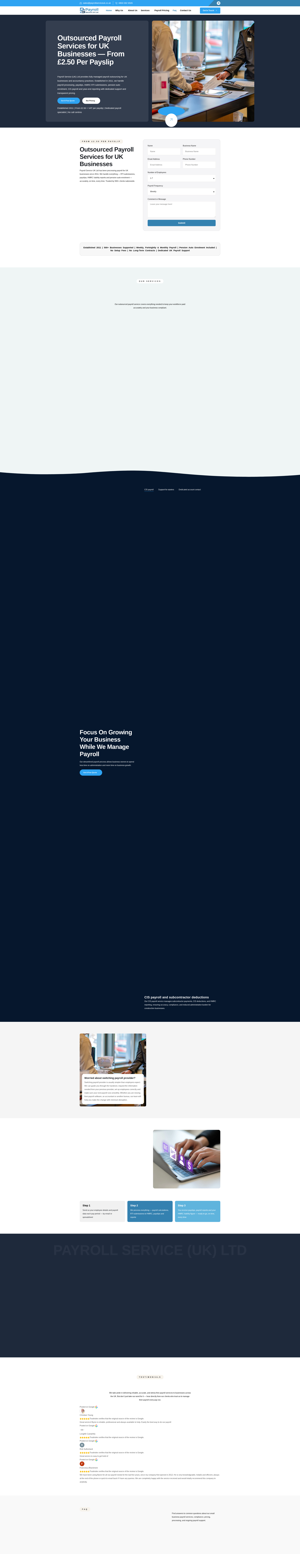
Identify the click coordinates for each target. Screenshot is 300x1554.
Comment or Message (157, 199)
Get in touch (208, 10)
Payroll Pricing (161, 10)
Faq (174, 10)
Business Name (189, 146)
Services (145, 10)
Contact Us (185, 10)
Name (150, 146)
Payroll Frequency (155, 186)
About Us (132, 10)
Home (109, 10)
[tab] (149, 490)
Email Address (154, 159)
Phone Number (189, 159)
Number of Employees (157, 172)
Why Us (119, 10)
